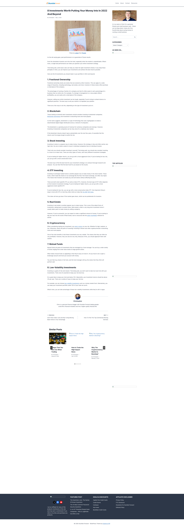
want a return (78, 226)
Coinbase (96, 505)
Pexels (84, 53)
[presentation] (57, 338)
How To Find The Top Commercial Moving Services (96, 317)
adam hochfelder (92, 215)
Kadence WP (106, 523)
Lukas (77, 53)
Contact (127, 3)
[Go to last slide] (51, 347)
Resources (134, 3)
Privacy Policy (120, 500)
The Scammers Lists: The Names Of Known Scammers (79, 501)
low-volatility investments (72, 283)
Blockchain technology (53, 116)
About (122, 3)
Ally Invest (96, 507)
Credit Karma (97, 502)
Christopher (51, 17)
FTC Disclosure (120, 502)
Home (117, 3)
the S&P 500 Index (88, 192)
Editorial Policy (120, 507)
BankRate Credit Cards (99, 510)
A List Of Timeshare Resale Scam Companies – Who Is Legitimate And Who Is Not (80, 511)
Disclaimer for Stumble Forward (125, 505)
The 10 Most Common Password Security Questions (79, 506)
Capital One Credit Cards (100, 500)
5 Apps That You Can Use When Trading (57, 350)
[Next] (104, 347)
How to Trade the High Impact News (77, 350)
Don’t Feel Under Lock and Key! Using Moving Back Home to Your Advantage (60, 317)
